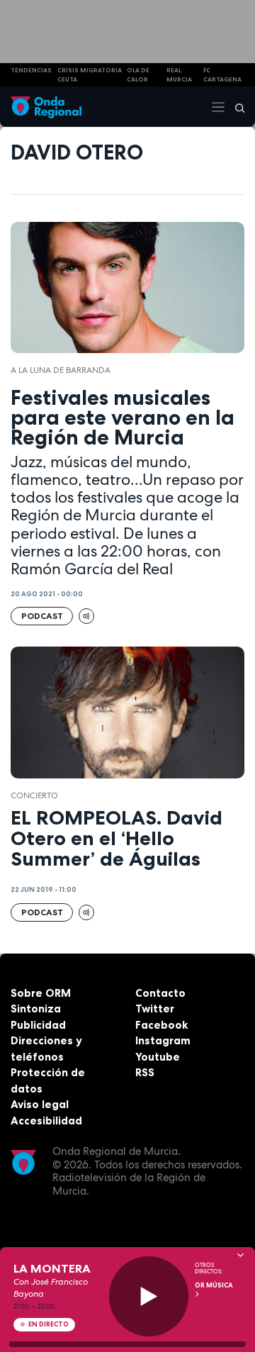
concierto (34, 795)
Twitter (154, 1008)
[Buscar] (235, 107)
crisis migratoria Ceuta (89, 75)
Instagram (163, 1040)
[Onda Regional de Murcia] (46, 106)
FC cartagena (222, 75)
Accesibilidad (46, 1120)
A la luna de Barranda (60, 370)
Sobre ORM (41, 993)
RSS (144, 1072)
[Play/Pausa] (149, 1296)
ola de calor (138, 75)
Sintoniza (36, 1008)
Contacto (160, 993)
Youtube (157, 1056)
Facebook (161, 1025)
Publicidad (38, 1025)
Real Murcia (179, 75)
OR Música (214, 1285)
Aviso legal (40, 1104)
